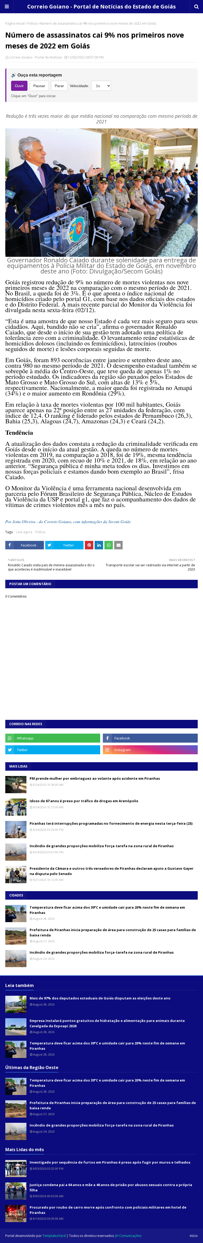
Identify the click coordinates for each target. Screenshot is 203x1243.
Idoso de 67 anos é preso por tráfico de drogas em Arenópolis (84, 800)
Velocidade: (79, 86)
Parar (59, 86)
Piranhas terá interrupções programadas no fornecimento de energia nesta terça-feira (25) (111, 823)
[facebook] (150, 738)
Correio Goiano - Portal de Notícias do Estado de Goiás (101, 6)
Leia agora (24, 532)
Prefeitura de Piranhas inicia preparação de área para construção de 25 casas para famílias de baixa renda (113, 932)
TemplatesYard (54, 1235)
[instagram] (150, 749)
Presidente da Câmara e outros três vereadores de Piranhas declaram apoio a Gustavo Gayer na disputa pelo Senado (111, 871)
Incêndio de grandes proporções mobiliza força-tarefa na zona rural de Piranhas (102, 845)
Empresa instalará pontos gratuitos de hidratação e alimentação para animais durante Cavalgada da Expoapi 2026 (107, 1023)
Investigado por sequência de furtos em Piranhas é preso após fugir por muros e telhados (110, 1162)
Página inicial (15, 23)
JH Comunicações (128, 1235)
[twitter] (52, 749)
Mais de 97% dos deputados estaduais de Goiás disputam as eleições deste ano (100, 998)
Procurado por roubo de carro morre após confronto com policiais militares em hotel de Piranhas (108, 1210)
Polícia (32, 23)
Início (194, 1235)
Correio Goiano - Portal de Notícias (35, 57)
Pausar (39, 86)
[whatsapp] (52, 738)
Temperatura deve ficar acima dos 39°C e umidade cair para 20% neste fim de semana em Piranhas (107, 910)
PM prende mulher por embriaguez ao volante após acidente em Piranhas (95, 778)
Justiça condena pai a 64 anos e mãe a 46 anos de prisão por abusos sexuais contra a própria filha (111, 1187)
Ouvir (19, 86)
